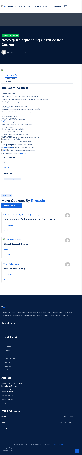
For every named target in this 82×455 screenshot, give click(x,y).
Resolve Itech (59, 444)
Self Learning (10, 358)
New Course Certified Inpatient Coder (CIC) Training (30, 219)
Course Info (11, 75)
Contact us (57, 6)
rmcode (10, 52)
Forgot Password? (8, 147)
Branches (46, 6)
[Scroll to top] (77, 451)
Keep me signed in (10, 145)
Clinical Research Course (16, 244)
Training (37, 6)
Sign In (4, 150)
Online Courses (11, 355)
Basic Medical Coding (14, 268)
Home (10, 6)
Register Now (22, 153)
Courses (27, 6)
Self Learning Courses (10, 35)
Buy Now (4, 121)
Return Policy (8, 450)
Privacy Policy (7, 448)
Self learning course (12, 179)
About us (18, 6)
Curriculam (11, 78)
